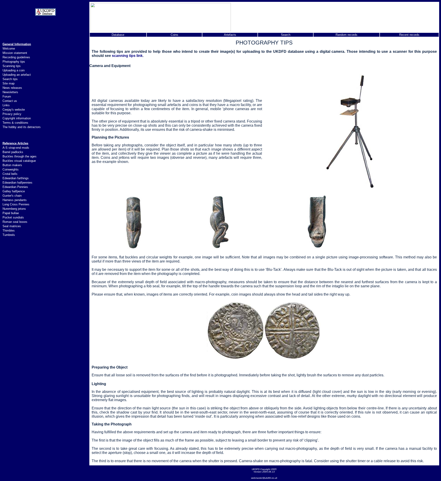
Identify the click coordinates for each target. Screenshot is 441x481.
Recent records (409, 34)
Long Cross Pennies (16, 204)
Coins (174, 34)
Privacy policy (12, 114)
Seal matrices (12, 226)
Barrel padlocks (13, 152)
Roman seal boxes (15, 222)
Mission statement (15, 53)
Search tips (10, 79)
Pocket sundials (13, 217)
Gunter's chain (12, 195)
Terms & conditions (15, 122)
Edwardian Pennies (15, 187)
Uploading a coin (14, 70)
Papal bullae (11, 213)
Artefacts (230, 34)
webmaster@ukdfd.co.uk (264, 478)
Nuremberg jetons (14, 208)
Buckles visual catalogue (19, 160)
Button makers (12, 165)
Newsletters (10, 92)
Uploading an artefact (17, 74)
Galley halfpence (14, 191)
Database (118, 34)
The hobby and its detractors (22, 127)
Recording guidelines (16, 57)
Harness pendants (15, 200)
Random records (346, 34)
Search (285, 34)
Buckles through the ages (20, 156)
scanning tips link (127, 56)
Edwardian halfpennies (17, 182)
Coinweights (11, 169)
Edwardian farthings (16, 178)
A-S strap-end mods (16, 147)
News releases (12, 87)
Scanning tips (12, 66)
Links (6, 105)
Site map (8, 83)
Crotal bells (10, 174)
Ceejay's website (14, 109)
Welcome (9, 48)
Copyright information (17, 118)
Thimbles (9, 230)
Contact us (10, 101)
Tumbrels (9, 235)
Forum (7, 96)
